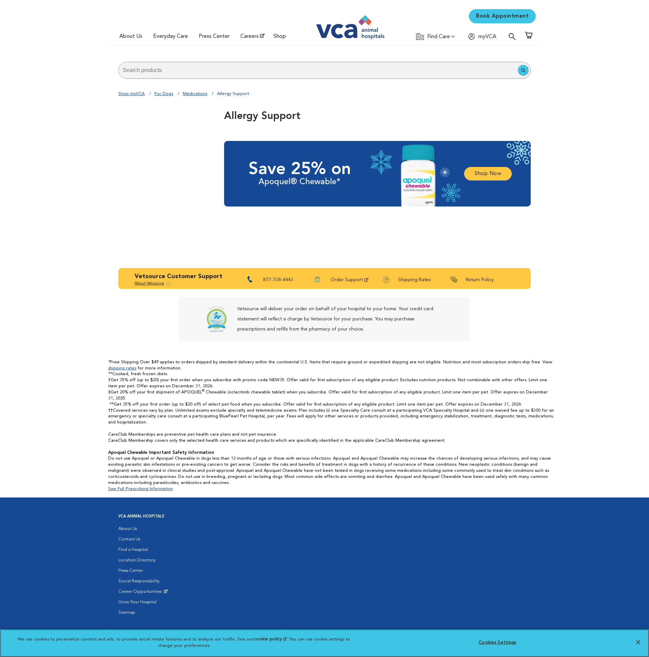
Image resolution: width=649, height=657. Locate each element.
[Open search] (514, 36)
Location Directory (136, 560)
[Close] (638, 642)
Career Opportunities (141, 593)
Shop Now (488, 173)
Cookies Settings (497, 642)
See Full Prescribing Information (140, 489)
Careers (249, 36)
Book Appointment (502, 16)
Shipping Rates (414, 279)
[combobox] (318, 70)
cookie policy (270, 639)
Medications (195, 94)
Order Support (347, 279)
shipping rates (122, 368)
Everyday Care (170, 36)
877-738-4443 (278, 279)
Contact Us (129, 539)
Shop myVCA (131, 94)
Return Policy (480, 279)
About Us (130, 36)
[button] (523, 70)
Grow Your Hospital (137, 602)
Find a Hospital (133, 550)
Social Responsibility (139, 581)
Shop (279, 36)
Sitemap (126, 612)
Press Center (214, 36)
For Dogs (163, 94)
